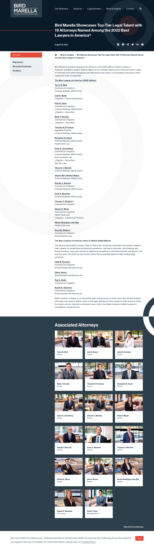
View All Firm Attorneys (134, 527)
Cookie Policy (88, 541)
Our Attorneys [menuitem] (61, 8)
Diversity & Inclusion (22, 66)
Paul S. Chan (61, 103)
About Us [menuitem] (78, 8)
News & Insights (67, 55)
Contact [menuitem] (130, 8)
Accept (139, 538)
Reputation (18, 62)
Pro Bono (17, 70)
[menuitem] (140, 8)
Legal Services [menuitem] (94, 8)
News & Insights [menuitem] (113, 8)
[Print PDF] (123, 44)
